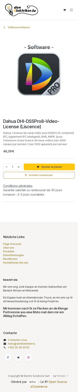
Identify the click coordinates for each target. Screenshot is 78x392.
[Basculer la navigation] (71, 10)
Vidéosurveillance (18, 27)
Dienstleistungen (13, 255)
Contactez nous (17, 339)
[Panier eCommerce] (64, 10)
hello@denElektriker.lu (21, 343)
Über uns (8, 247)
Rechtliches (10, 258)
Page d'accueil (12, 243)
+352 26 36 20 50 (18, 347)
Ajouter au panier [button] (51, 166)
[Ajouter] (19, 167)
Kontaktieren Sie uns (15, 262)
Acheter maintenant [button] (40, 175)
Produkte (8, 251)
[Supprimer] (6, 167)
